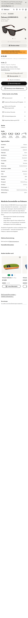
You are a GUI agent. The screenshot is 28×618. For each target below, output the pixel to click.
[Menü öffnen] (2, 9)
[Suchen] (14, 9)
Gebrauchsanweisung (14, 241)
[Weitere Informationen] (5, 62)
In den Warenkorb (12, 286)
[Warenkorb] (25, 9)
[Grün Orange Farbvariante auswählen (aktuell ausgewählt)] (9, 275)
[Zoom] (25, 38)
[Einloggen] (19, 9)
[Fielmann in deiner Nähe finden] (16, 9)
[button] (12, 38)
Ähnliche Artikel (15, 45)
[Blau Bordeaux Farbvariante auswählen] (12, 275)
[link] (14, 4)
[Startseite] (6, 9)
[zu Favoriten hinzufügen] (25, 17)
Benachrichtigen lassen (5, 70)
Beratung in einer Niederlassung (15, 88)
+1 (14, 275)
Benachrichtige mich (15, 83)
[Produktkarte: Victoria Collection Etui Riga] (11, 272)
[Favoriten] (22, 9)
